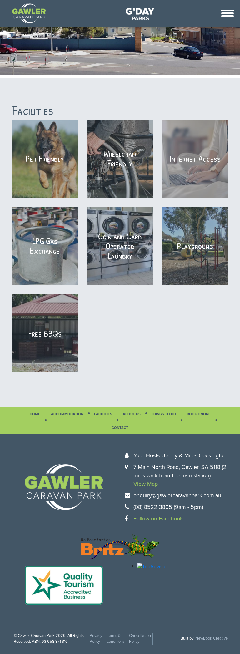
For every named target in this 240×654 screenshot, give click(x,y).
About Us (132, 414)
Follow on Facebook (158, 518)
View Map (145, 483)
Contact (120, 428)
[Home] (29, 13)
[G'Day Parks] (137, 13)
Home (35, 414)
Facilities (103, 414)
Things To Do (163, 414)
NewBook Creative (211, 638)
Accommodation (67, 414)
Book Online (199, 414)
